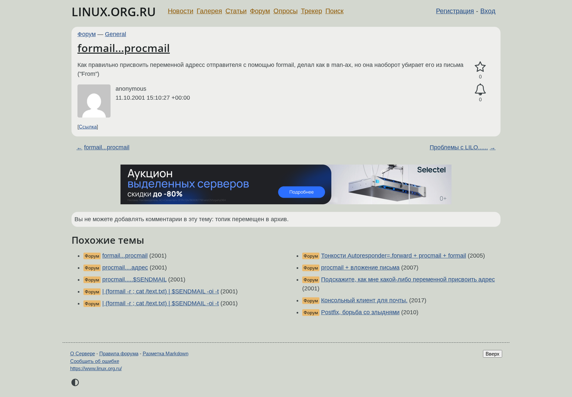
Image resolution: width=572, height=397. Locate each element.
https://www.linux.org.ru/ (96, 368)
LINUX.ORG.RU (114, 12)
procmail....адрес (125, 267)
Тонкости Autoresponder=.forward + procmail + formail (393, 255)
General (115, 34)
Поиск (334, 11)
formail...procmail (123, 48)
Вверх (493, 354)
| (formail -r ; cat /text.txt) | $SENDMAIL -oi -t (160, 291)
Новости (180, 11)
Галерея (209, 11)
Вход (488, 11)
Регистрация (455, 11)
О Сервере (82, 353)
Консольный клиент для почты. (364, 300)
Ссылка (88, 126)
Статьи (236, 11)
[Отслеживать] (480, 89)
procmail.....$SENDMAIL (134, 279)
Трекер (311, 11)
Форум (260, 11)
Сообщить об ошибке (94, 361)
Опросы (285, 11)
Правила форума (118, 353)
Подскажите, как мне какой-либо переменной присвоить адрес (408, 279)
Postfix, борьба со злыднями (360, 312)
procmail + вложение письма (360, 267)
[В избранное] (480, 67)
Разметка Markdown (165, 353)
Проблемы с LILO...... (459, 147)
